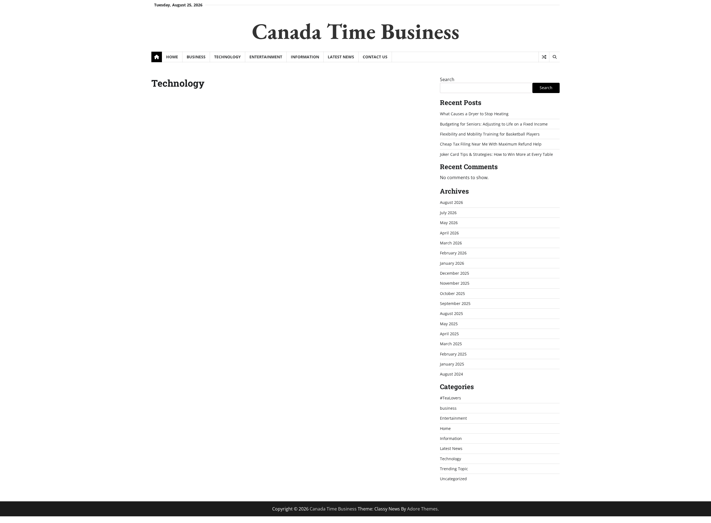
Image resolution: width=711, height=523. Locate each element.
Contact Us (375, 56)
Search (447, 79)
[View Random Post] (544, 57)
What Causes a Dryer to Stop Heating (474, 113)
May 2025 (449, 323)
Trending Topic (454, 468)
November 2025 (454, 283)
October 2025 (452, 293)
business (196, 56)
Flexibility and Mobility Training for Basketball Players (490, 134)
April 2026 (449, 233)
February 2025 (453, 354)
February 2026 (453, 253)
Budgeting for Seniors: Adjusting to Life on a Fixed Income (494, 124)
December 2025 (454, 273)
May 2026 (449, 222)
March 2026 (451, 243)
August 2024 (451, 374)
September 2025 (455, 303)
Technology (227, 56)
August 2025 (451, 313)
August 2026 (451, 202)
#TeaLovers (450, 398)
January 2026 (452, 263)
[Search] (554, 57)
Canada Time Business (355, 31)
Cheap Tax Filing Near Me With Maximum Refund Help (491, 144)
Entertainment (265, 56)
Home (172, 56)
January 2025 (452, 364)
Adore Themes (422, 509)
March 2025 (451, 343)
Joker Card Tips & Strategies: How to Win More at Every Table (496, 154)
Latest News (341, 56)
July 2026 (448, 212)
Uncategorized (453, 478)
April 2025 (449, 333)
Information (305, 56)
